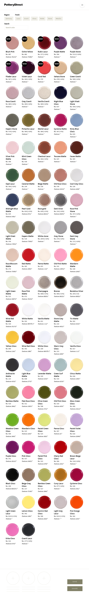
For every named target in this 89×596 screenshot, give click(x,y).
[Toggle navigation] (82, 5)
